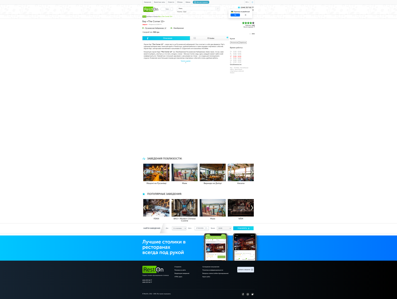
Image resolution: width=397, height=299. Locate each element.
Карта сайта (206, 276)
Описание (167, 38)
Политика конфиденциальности (212, 270)
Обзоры (180, 2)
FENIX (184, 11)
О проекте (178, 267)
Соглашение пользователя (210, 267)
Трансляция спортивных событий (237, 70)
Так (235, 15)
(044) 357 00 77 (247, 7)
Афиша (188, 2)
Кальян (232, 72)
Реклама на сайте (180, 270)
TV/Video (236, 67)
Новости (171, 2)
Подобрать (242, 228)
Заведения (147, 2)
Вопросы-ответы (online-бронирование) (215, 273)
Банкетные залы (159, 2)
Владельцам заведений (182, 273)
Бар (231, 67)
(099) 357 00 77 (147, 282)
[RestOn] (145, 17)
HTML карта (178, 276)
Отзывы (210, 38)
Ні (245, 15)
